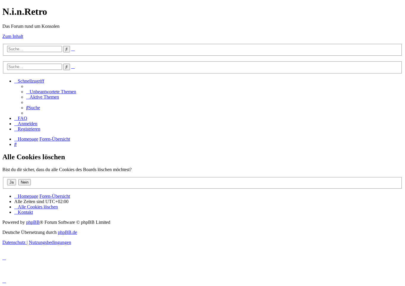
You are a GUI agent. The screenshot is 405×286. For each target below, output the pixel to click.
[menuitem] (51, 91)
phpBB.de (67, 232)
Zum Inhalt (12, 36)
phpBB (33, 222)
